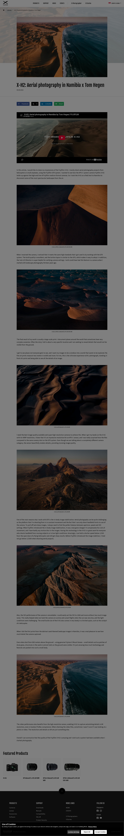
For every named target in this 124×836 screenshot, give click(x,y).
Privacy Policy (92, 826)
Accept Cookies (100, 832)
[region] (62, 829)
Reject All (87, 832)
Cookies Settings (73, 832)
